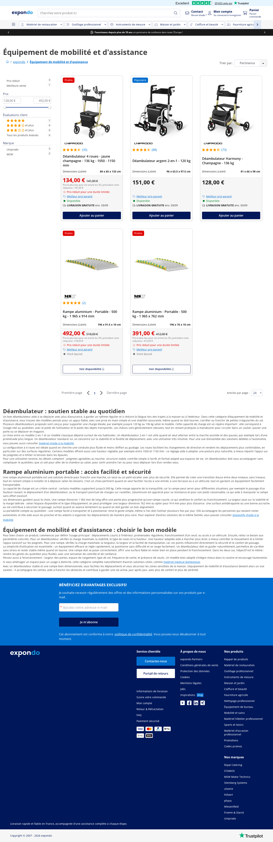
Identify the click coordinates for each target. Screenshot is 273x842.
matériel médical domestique (181, 562)
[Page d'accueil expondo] (7, 62)
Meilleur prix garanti (79, 196)
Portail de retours (155, 673)
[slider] (4, 107)
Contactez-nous (156, 661)
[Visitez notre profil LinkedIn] (196, 704)
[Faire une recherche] (175, 13)
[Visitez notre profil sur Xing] (202, 704)
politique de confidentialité (133, 634)
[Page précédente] (88, 393)
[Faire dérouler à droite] (264, 32)
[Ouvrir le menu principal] (13, 24)
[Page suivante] (101, 393)
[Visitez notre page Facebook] (189, 704)
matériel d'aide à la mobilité (56, 443)
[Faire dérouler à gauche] (8, 32)
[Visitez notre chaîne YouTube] (182, 704)
